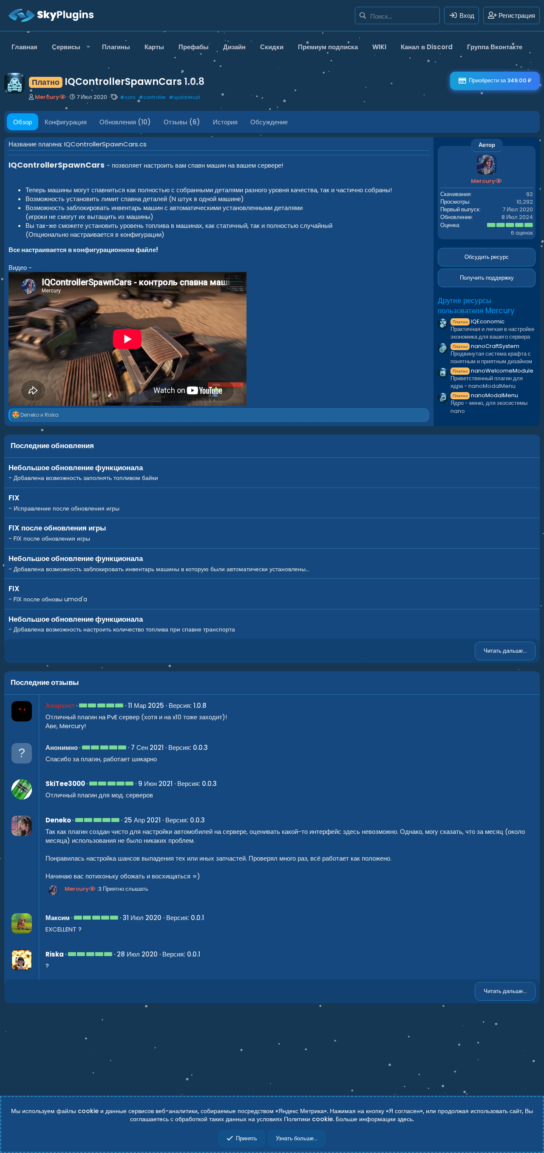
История (225, 122)
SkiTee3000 (65, 783)
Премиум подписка (328, 46)
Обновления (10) (125, 122)
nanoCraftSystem (486, 346)
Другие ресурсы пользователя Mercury (476, 305)
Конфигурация (66, 122)
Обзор (22, 122)
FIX (14, 498)
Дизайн (234, 46)
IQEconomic (478, 321)
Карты (154, 46)
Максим (57, 917)
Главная (24, 46)
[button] (70, 47)
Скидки (271, 46)
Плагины (116, 46)
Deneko (58, 820)
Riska (54, 954)
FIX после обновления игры (57, 528)
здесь (405, 1119)
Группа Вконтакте (494, 46)
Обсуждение (269, 122)
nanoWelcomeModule (493, 371)
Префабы (193, 46)
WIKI (379, 46)
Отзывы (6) (182, 122)
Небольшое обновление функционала (75, 468)
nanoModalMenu (485, 395)
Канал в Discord (427, 46)
